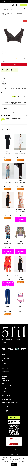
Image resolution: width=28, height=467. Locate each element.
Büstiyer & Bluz (20, 13)
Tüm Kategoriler (6, 361)
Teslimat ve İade (6, 386)
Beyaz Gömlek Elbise (20, 153)
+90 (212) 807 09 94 (6, 399)
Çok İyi (7, 70)
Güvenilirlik (5, 369)
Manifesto (5, 363)
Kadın (8, 13)
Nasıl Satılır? (5, 380)
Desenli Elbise (7, 243)
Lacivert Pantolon (8, 308)
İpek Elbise (7, 275)
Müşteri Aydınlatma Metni (14, 454)
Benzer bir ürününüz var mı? (13, 118)
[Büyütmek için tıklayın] (3, 52)
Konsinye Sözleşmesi (14, 452)
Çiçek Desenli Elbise (20, 211)
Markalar (4, 388)
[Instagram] (3, 411)
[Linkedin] (7, 411)
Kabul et (14, 464)
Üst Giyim (13, 13)
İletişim (4, 391)
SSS (3, 383)
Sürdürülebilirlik (6, 371)
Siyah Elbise (7, 153)
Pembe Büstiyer (7, 182)
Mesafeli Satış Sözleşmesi (14, 449)
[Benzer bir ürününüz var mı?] (3, 119)
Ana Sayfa (3, 13)
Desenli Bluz (20, 243)
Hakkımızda (5, 358)
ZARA (2, 60)
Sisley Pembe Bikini (20, 308)
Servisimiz (5, 366)
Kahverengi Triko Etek (20, 182)
